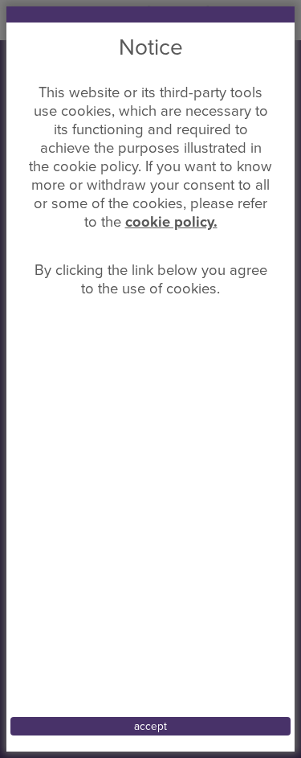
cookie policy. (171, 221)
